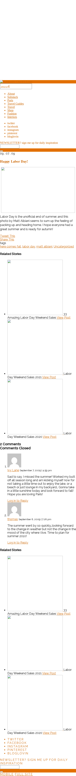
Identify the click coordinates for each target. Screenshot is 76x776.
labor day (28, 246)
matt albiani (44, 246)
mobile (7, 774)
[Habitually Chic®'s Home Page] (16, 81)
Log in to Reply (17, 500)
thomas (12, 519)
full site (24, 774)
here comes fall (10, 246)
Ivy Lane (13, 470)
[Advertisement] (38, 41)
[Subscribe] (1, 151)
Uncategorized (64, 246)
